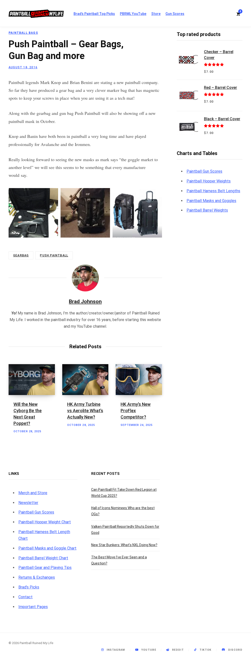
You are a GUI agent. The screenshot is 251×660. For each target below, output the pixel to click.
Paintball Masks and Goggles (211, 200)
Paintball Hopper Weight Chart (44, 522)
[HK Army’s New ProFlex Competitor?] (139, 379)
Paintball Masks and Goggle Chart (47, 548)
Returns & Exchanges (36, 577)
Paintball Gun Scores (204, 171)
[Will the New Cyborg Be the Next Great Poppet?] (32, 379)
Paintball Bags (23, 33)
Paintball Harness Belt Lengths (213, 191)
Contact (25, 597)
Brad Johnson (85, 301)
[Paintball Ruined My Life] (36, 14)
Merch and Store (32, 493)
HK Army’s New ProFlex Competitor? (136, 411)
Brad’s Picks (28, 587)
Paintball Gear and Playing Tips (45, 567)
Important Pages (33, 606)
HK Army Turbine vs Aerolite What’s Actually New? (85, 411)
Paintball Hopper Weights (209, 181)
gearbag (21, 255)
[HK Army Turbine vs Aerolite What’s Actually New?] (85, 379)
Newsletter (28, 502)
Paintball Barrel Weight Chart (43, 558)
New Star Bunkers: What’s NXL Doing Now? (124, 545)
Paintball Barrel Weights (207, 210)
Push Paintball (54, 255)
